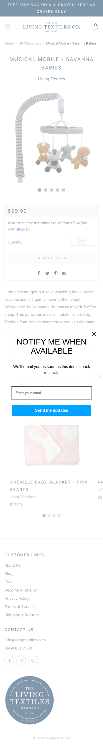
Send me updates (51, 410)
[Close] (94, 334)
